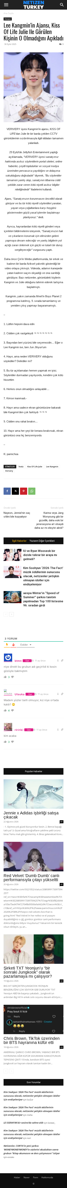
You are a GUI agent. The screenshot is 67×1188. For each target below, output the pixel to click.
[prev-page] (6, 614)
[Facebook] (7, 491)
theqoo (8, 19)
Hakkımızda (47, 1177)
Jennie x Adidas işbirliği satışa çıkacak (31, 815)
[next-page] (11, 614)
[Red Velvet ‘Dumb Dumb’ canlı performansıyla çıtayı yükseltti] (33, 856)
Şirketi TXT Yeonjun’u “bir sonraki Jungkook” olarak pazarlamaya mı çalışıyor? (28, 972)
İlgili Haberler (19, 541)
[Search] (62, 5)
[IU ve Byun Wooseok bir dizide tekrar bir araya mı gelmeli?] (12, 555)
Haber (17, 1177)
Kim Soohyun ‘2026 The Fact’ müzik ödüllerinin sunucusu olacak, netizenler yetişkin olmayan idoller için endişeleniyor (43, 576)
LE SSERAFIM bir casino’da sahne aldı (23, 1122)
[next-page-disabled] (11, 1071)
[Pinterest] (23, 491)
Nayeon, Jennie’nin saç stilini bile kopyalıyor (17, 514)
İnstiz (21, 466)
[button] (6, 5)
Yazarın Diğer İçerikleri (42, 541)
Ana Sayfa (9, 13)
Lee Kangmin (52, 466)
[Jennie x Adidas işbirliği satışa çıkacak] (33, 794)
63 (62, 1047)
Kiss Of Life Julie (34, 466)
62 (62, 981)
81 (62, 821)
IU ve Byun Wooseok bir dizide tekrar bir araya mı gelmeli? (40, 555)
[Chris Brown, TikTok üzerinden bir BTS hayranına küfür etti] (33, 1019)
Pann (35, 1177)
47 (62, 884)
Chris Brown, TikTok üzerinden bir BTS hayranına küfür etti (32, 1040)
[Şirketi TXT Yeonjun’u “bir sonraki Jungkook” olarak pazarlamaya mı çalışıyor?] (33, 949)
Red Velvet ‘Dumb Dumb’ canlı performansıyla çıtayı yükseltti (31, 877)
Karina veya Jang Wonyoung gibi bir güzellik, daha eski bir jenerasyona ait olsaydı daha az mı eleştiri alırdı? (48, 520)
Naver (27, 1177)
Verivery (9, 470)
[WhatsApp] (31, 491)
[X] (15, 491)
